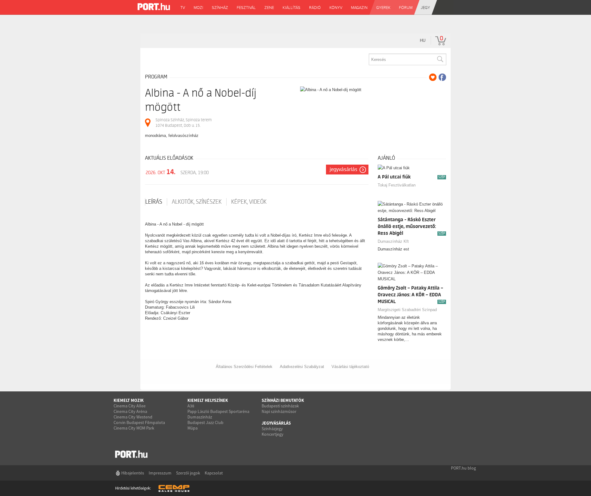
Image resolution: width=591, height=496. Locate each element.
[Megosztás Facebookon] (442, 77)
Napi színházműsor (279, 411)
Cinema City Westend (133, 417)
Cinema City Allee (130, 406)
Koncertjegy (272, 434)
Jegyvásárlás (343, 169)
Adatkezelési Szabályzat (302, 366)
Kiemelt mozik (129, 400)
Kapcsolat (214, 473)
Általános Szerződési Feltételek (244, 366)
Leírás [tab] (153, 201)
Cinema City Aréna (130, 411)
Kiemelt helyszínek (207, 400)
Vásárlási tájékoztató (350, 366)
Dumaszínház (199, 417)
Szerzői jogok (188, 473)
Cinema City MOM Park (134, 428)
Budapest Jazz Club (205, 422)
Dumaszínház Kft (393, 241)
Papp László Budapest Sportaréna (218, 411)
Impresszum (160, 473)
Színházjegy (272, 428)
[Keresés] (439, 59)
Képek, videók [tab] (249, 201)
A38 (190, 406)
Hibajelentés (132, 473)
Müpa (192, 428)
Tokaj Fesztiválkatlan (397, 185)
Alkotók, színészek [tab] (197, 201)
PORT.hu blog (463, 468)
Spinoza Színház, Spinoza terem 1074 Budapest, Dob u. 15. (183, 123)
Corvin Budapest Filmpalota (139, 422)
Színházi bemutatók (283, 400)
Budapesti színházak (280, 406)
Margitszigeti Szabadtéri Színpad (407, 309)
